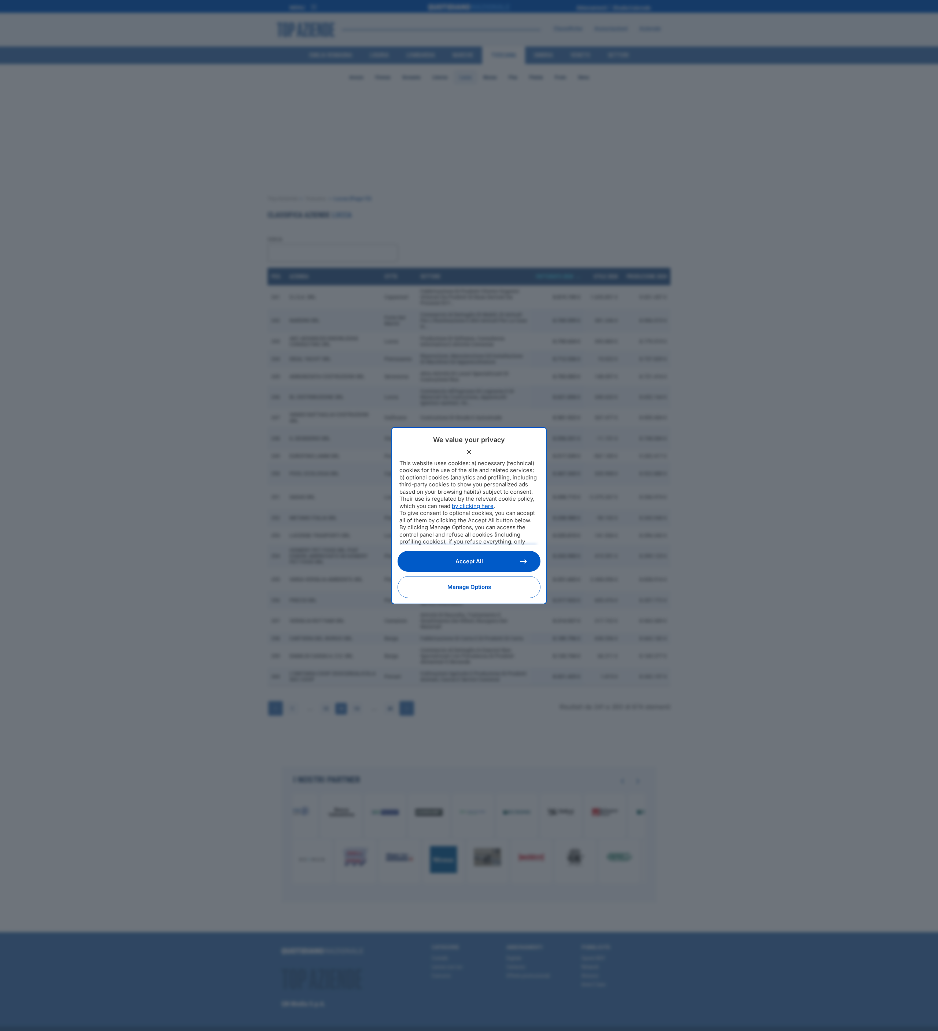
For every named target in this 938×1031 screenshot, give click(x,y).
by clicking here (473, 505)
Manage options (469, 586)
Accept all (469, 561)
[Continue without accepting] (469, 452)
